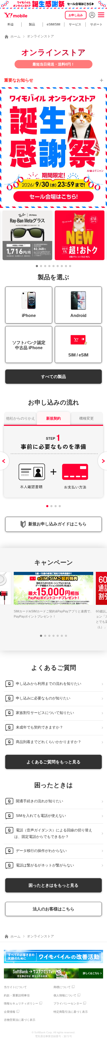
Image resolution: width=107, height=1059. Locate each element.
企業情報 (9, 1011)
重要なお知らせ (18, 80)
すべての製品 (53, 376)
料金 (11, 24)
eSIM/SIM (53, 24)
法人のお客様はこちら (53, 909)
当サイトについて (15, 987)
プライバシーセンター (68, 1003)
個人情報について (65, 995)
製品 (32, 24)
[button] (37, 266)
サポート (96, 24)
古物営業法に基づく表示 (19, 1019)
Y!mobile (15, 15)
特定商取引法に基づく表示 (71, 1011)
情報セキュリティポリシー (21, 1003)
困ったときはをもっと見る (53, 885)
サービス (75, 24)
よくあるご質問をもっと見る (53, 762)
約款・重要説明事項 (17, 995)
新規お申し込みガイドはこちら (57, 524)
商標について (62, 987)
